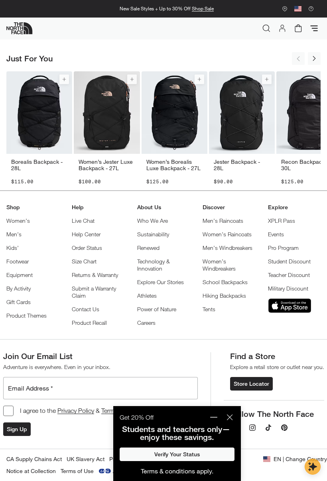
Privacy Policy (75, 410)
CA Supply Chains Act (34, 458)
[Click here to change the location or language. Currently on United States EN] (297, 9)
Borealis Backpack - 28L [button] (37, 165)
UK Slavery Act (85, 458)
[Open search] (266, 28)
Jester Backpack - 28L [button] (237, 165)
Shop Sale (203, 9)
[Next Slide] (314, 58)
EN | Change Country (300, 458)
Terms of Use (77, 470)
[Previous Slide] (298, 58)
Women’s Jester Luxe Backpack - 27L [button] (106, 165)
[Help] (311, 9)
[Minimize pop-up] (214, 417)
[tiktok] (268, 427)
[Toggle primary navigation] (314, 28)
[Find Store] (285, 9)
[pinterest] (284, 427)
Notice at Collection (31, 470)
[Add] (64, 79)
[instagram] (252, 427)
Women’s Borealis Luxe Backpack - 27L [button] (173, 165)
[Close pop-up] (229, 417)
